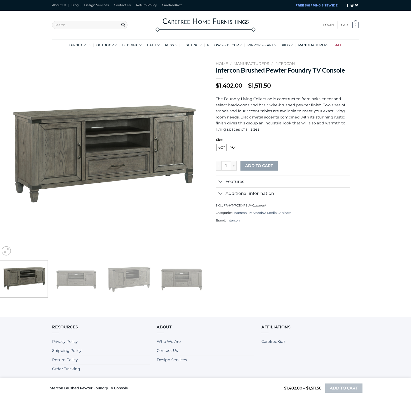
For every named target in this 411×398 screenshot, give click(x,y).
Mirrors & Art (260, 45)
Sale (338, 45)
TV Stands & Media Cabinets (269, 213)
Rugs (169, 45)
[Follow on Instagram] (352, 5)
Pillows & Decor (223, 45)
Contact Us (122, 5)
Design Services (96, 5)
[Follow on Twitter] (356, 5)
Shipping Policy (67, 350)
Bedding (130, 45)
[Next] (195, 154)
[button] (328, 25)
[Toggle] (220, 182)
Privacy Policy (65, 341)
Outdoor (105, 45)
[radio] (221, 147)
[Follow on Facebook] (347, 5)
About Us (59, 5)
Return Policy (146, 5)
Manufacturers (313, 45)
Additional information (249, 193)
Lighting (190, 45)
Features (234, 181)
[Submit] (123, 25)
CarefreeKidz (172, 5)
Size (219, 140)
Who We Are (169, 341)
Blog (75, 5)
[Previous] (10, 154)
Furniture (78, 45)
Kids (286, 45)
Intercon (240, 213)
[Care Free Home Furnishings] (205, 24)
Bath (152, 45)
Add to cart (259, 165)
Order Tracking (66, 369)
